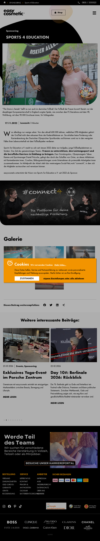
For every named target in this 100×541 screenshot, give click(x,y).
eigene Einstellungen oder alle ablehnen (63, 278)
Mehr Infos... (60, 265)
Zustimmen (27, 278)
